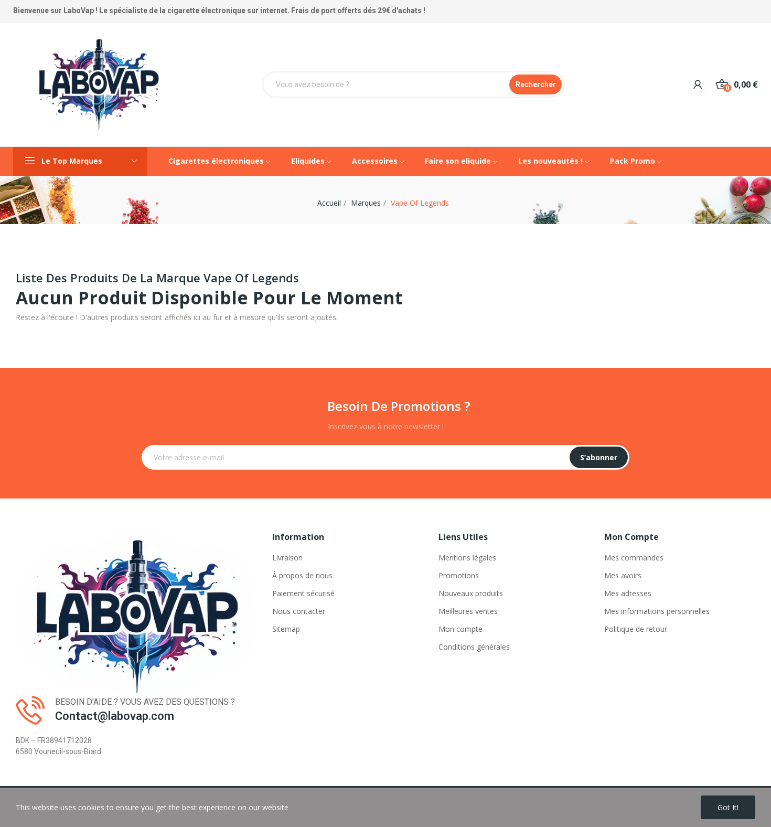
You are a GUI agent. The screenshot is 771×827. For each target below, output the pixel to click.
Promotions (458, 575)
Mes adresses (627, 593)
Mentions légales (467, 558)
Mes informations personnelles (657, 611)
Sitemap (286, 629)
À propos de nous (302, 575)
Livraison (287, 558)
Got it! (728, 807)
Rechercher (536, 84)
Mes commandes (633, 558)
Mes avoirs (622, 575)
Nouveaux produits (470, 593)
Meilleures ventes (468, 611)
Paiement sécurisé (303, 593)
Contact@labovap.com (114, 716)
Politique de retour (635, 629)
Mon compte (460, 629)
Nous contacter (298, 611)
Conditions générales (474, 647)
